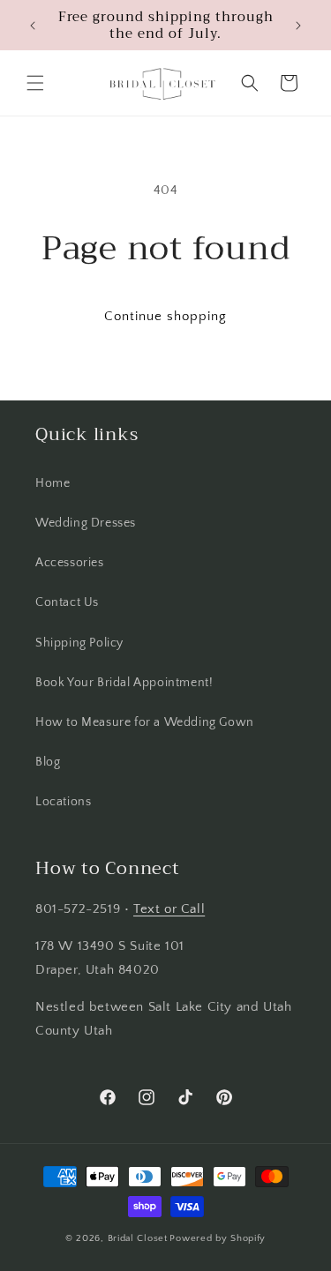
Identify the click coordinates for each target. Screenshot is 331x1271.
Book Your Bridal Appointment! (124, 683)
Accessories (69, 563)
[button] (35, 83)
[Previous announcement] (32, 25)
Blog (47, 762)
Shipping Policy (79, 643)
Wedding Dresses (85, 523)
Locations (63, 802)
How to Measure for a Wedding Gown (144, 722)
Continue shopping (165, 316)
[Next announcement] (298, 25)
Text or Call (169, 908)
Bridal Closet (138, 1238)
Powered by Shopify (217, 1238)
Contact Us (67, 602)
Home (52, 483)
